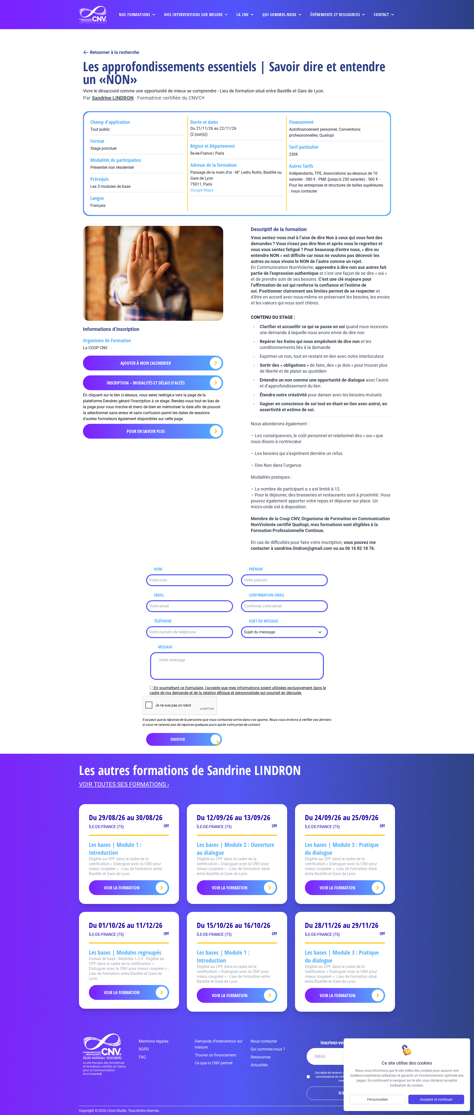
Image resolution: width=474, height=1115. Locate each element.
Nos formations (134, 14)
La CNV (243, 14)
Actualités (259, 1065)
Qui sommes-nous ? (268, 1049)
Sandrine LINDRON (113, 98)
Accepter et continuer (436, 1099)
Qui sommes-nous (279, 14)
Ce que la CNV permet (214, 1063)
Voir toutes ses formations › (124, 784)
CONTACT (381, 14)
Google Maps (202, 190)
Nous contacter (264, 1041)
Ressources (261, 1057)
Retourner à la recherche (114, 52)
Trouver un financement (215, 1055)
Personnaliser (377, 1099)
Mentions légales (153, 1041)
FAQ (142, 1057)
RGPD (144, 1049)
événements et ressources (335, 14)
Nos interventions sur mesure (193, 14)
